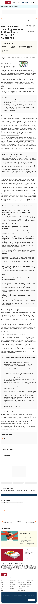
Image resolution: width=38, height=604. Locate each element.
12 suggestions (13, 352)
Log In (2, 460)
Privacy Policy (12, 597)
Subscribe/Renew (21, 582)
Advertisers (12, 588)
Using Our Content (21, 586)
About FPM (29, 582)
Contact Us (29, 584)
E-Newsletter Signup (22, 584)
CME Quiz (3, 588)
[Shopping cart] (31, 3)
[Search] (36, 3)
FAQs (28, 586)
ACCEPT (31, 600)
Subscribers (12, 586)
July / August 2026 (25, 533)
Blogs (2, 590)
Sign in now (16, 6)
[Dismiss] (36, 6)
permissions (5, 569)
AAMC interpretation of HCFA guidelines (10, 135)
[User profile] (33, 3)
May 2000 (19, 521)
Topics (19, 2)
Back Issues (20, 588)
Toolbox (2, 586)
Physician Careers (21, 590)
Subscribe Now (29, 552)
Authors (11, 582)
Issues (14, 2)
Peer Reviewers (12, 584)
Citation (2, 510)
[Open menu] (2, 3)
